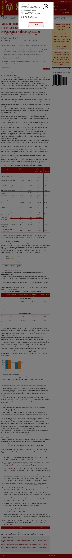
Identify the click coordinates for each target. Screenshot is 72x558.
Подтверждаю (36, 24)
